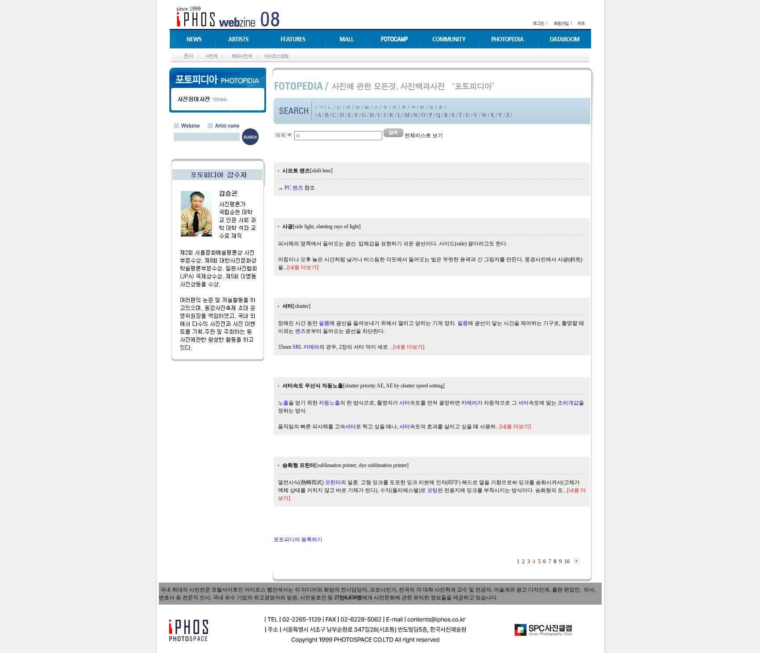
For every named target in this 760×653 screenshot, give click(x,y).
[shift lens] (307, 171)
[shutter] (296, 306)
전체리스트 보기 (424, 135)
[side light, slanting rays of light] (321, 226)
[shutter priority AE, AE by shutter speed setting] (363, 386)
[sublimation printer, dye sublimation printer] (345, 465)
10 (567, 561)
